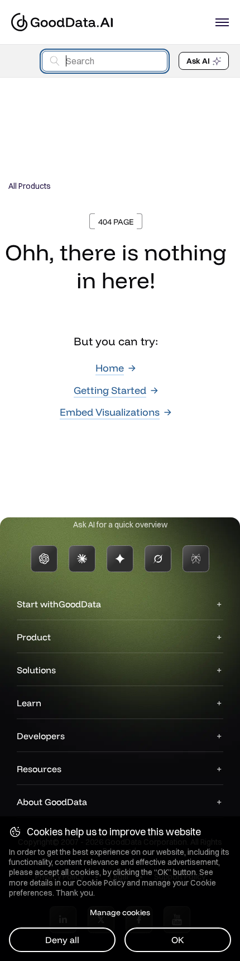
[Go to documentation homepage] (62, 22)
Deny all (62, 939)
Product (34, 637)
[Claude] (82, 558)
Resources (39, 768)
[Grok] (158, 558)
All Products (29, 186)
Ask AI (198, 61)
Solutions (36, 669)
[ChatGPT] (44, 558)
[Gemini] (120, 558)
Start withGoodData (59, 604)
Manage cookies (120, 912)
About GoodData (52, 801)
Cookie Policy (100, 883)
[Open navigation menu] (222, 22)
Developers (41, 735)
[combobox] (104, 61)
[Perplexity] (196, 558)
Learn (29, 702)
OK (177, 939)
